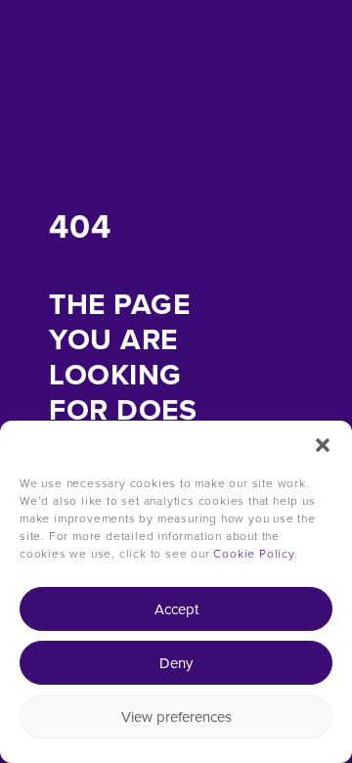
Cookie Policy (253, 554)
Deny (176, 663)
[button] (322, 445)
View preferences (176, 717)
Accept (176, 609)
